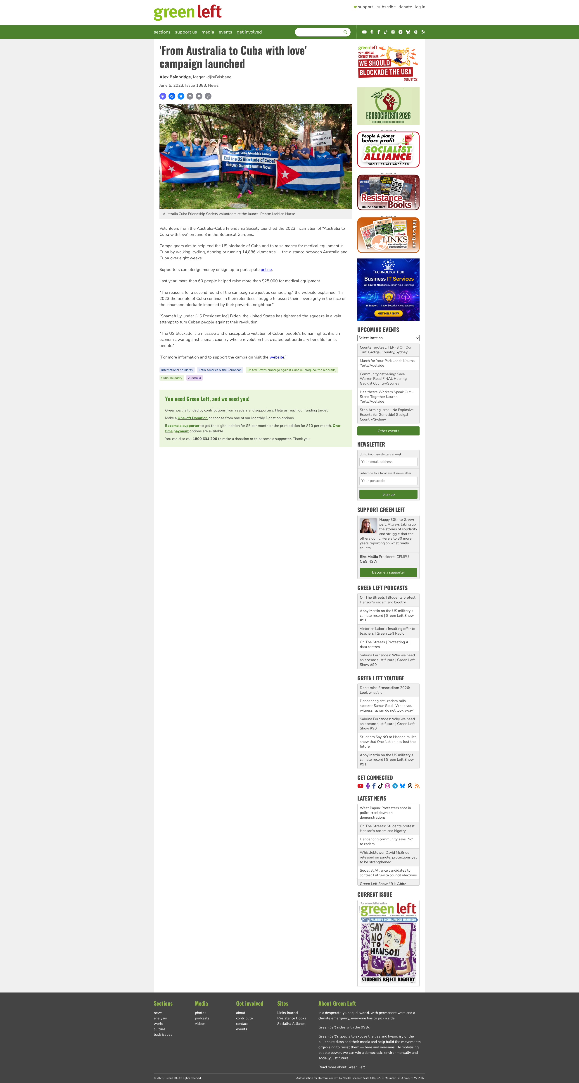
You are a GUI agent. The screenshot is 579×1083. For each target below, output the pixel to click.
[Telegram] (395, 786)
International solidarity (177, 370)
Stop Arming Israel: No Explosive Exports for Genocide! (387, 412)
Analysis (160, 1018)
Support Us (186, 32)
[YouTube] (360, 786)
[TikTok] (380, 786)
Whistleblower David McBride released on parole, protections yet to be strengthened (388, 839)
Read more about (341, 1067)
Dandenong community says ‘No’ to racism (386, 824)
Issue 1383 (195, 85)
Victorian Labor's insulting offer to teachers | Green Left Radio (387, 631)
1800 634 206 (205, 438)
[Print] (190, 96)
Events (225, 32)
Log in (420, 7)
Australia (194, 378)
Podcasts (202, 1018)
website (277, 357)
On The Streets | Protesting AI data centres (384, 644)
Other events (388, 430)
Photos (200, 1012)
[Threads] (410, 786)
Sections (162, 32)
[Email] (199, 96)
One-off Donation (193, 418)
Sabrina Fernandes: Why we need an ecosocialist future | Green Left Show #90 (387, 660)
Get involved (249, 32)
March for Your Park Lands (381, 360)
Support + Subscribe (377, 7)
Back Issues (163, 1034)
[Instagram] (387, 786)
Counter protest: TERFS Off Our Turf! (386, 350)
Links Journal (287, 1012)
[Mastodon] (162, 96)
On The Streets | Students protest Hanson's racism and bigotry (387, 600)
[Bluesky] (181, 96)
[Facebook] (171, 96)
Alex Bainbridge (175, 77)
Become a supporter (182, 425)
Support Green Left (381, 509)
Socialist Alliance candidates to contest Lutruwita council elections (388, 855)
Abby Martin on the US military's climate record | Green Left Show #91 (387, 615)
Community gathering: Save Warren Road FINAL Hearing (383, 376)
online (266, 269)
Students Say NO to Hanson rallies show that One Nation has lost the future (388, 741)
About (240, 1012)
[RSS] (417, 786)
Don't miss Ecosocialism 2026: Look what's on (385, 690)
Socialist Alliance (291, 1023)
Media (208, 32)
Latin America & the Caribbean (220, 370)
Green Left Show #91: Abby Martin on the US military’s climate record (388, 870)
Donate (405, 7)
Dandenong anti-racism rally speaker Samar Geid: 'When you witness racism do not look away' (387, 705)
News (213, 85)
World (158, 1023)
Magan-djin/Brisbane (212, 77)
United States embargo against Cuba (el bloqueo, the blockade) (291, 370)
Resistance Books (291, 1018)
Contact (242, 1023)
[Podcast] (368, 786)
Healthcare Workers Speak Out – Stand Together (386, 394)
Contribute (244, 1018)
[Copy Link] (208, 96)
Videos (200, 1023)
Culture (159, 1029)
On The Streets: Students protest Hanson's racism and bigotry (387, 810)
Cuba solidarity (171, 378)
